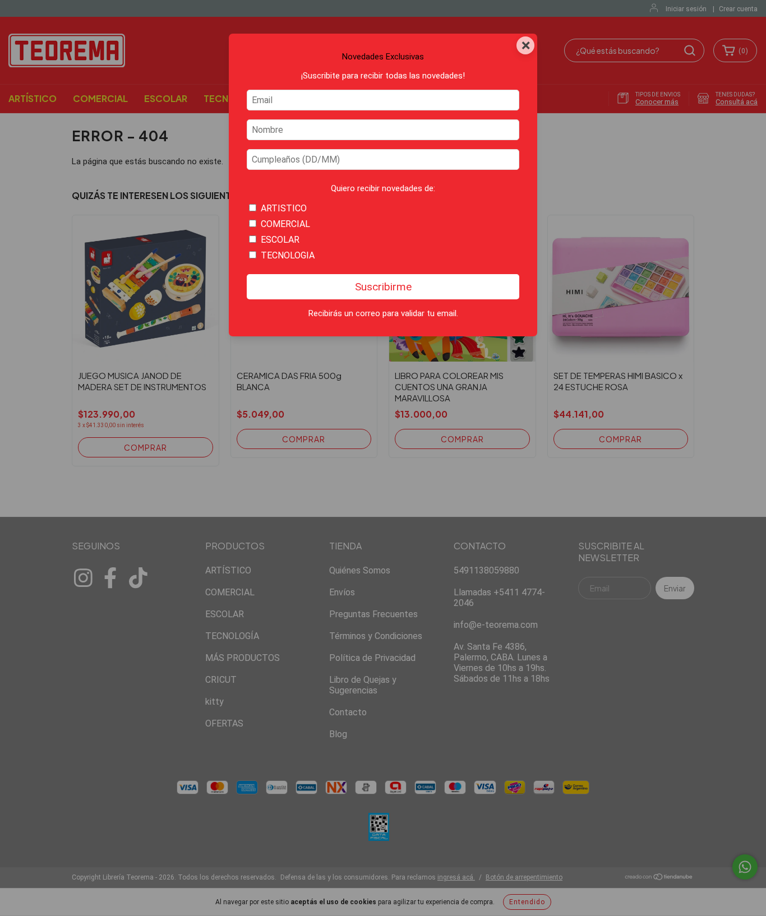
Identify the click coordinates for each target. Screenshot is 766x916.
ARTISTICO (284, 208)
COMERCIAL (285, 224)
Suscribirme (383, 286)
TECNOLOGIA (288, 255)
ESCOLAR (280, 239)
